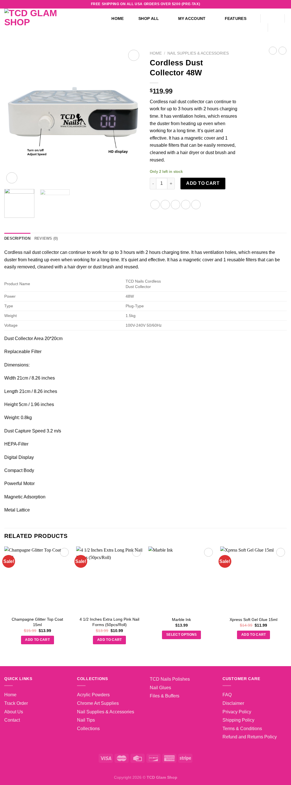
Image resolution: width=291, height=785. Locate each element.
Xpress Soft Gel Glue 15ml (253, 619)
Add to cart (202, 183)
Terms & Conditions (242, 728)
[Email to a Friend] (175, 204)
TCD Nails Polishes (170, 679)
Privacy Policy (237, 711)
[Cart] (280, 28)
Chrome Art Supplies (98, 703)
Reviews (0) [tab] (46, 238)
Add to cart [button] (37, 639)
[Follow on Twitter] (262, 4)
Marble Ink (181, 619)
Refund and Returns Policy (250, 736)
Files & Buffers (164, 695)
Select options (181, 634)
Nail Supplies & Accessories (198, 53)
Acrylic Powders (93, 694)
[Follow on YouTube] (278, 4)
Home (117, 18)
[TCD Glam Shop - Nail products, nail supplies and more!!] (48, 23)
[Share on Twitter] (165, 204)
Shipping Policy (238, 720)
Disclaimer (233, 703)
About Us (13, 711)
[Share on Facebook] (155, 204)
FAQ (227, 694)
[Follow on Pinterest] (273, 4)
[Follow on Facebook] (246, 4)
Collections (88, 728)
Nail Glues (160, 687)
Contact (12, 720)
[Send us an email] (267, 4)
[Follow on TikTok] (256, 4)
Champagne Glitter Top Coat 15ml (37, 622)
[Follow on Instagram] (251, 4)
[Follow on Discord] (284, 4)
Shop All (148, 18)
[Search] (272, 18)
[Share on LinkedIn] (196, 204)
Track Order (16, 703)
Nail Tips (86, 720)
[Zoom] (11, 177)
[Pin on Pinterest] (185, 204)
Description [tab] (17, 238)
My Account (192, 18)
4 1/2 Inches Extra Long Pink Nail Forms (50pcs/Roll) (109, 622)
